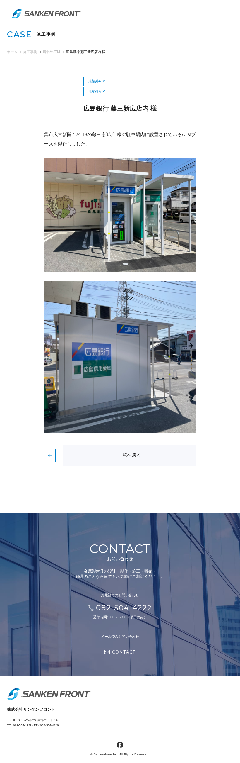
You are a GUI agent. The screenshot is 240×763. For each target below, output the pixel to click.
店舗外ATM (97, 81)
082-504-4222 (22, 725)
